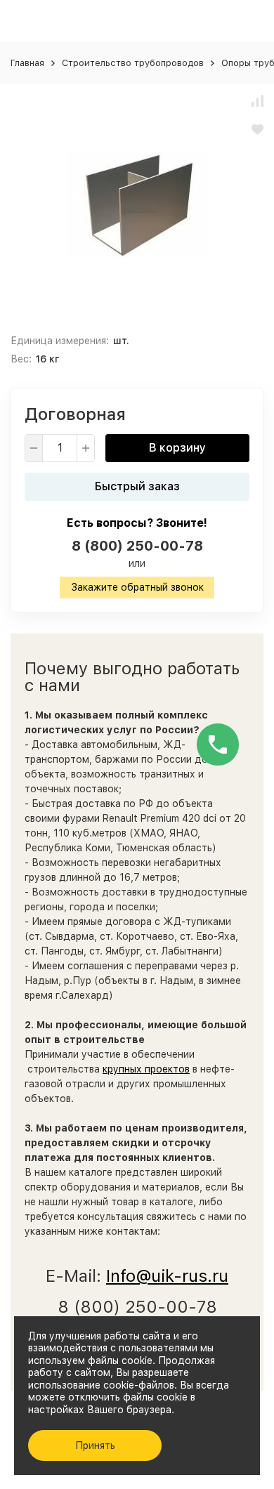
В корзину (177, 447)
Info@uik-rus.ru (167, 1276)
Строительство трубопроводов (133, 63)
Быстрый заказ (137, 486)
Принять (95, 1445)
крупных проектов (146, 1069)
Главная (27, 63)
